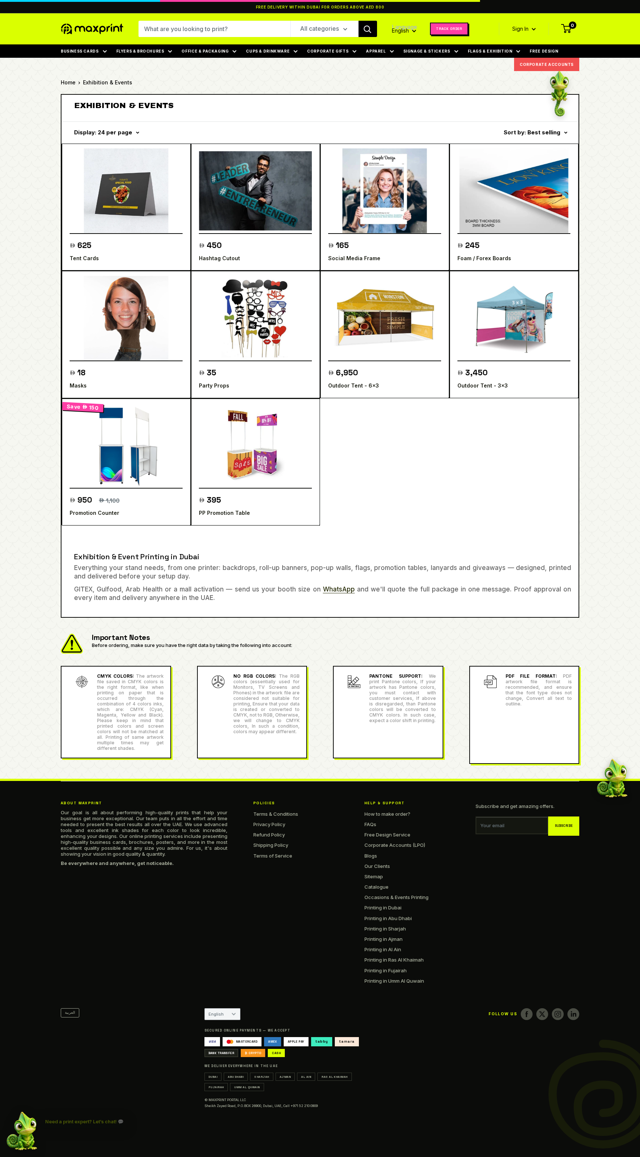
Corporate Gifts (328, 51)
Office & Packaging (205, 51)
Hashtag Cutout (219, 258)
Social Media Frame (354, 258)
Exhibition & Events (107, 82)
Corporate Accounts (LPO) (394, 845)
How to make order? (387, 814)
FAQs (370, 824)
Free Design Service (387, 835)
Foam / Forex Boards (484, 258)
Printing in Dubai (382, 907)
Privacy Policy (269, 824)
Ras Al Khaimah (334, 1077)
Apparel (376, 51)
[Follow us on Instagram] (558, 1014)
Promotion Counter (94, 513)
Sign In (521, 29)
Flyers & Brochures (140, 51)
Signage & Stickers (426, 51)
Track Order (449, 29)
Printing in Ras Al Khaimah (394, 960)
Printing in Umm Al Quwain (394, 981)
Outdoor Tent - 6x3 (353, 385)
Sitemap (373, 876)
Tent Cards (84, 258)
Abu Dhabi (236, 1077)
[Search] (368, 29)
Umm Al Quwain (247, 1087)
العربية (70, 1012)
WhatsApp (339, 589)
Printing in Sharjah (385, 929)
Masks (78, 385)
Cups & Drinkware (268, 51)
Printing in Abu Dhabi (388, 918)
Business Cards (80, 51)
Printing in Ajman (383, 939)
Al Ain (306, 1077)
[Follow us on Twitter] (542, 1014)
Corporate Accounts (547, 64)
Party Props (214, 385)
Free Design (544, 51)
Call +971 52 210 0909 (300, 1106)
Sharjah (261, 1077)
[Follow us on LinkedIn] (573, 1014)
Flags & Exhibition (490, 51)
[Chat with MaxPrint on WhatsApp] (22, 1130)
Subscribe (564, 826)
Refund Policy (269, 835)
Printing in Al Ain (382, 949)
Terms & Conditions (275, 814)
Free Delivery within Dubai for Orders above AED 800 (320, 7)
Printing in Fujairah (385, 970)
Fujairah (216, 1087)
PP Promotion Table (224, 513)
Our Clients (377, 866)
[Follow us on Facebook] (527, 1014)
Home (68, 82)
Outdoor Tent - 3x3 (482, 385)
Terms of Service (272, 856)
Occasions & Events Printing (396, 897)
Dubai (213, 1077)
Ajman (285, 1077)
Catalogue (376, 887)
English (216, 1014)
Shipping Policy (270, 845)
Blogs (370, 856)
